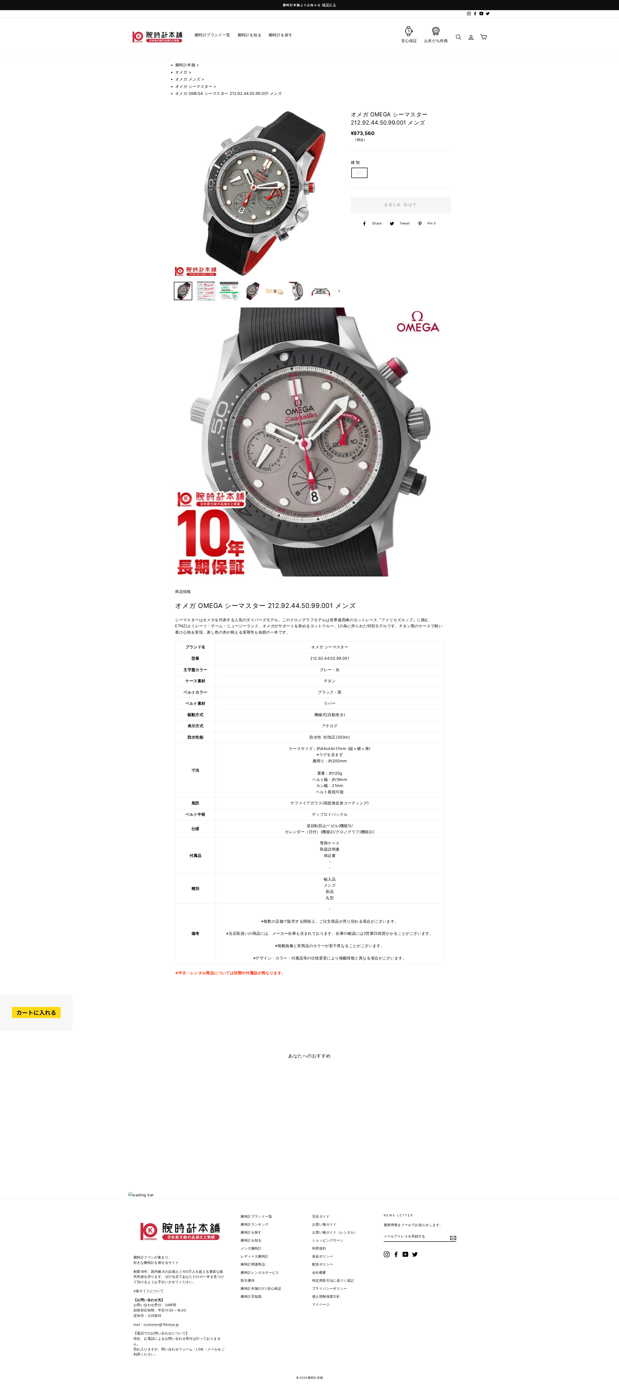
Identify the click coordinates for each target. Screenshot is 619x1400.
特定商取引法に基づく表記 (333, 1280)
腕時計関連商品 (253, 1264)
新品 (359, 172)
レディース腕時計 (254, 1256)
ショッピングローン (328, 1240)
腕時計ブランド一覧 (256, 1216)
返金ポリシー (322, 1256)
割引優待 (248, 1280)
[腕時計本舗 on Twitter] (415, 1254)
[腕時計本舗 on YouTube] (405, 1254)
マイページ (321, 1304)
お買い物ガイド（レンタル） (334, 1232)
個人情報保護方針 (326, 1296)
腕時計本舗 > (187, 64)
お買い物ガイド (324, 1224)
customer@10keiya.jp (161, 1324)
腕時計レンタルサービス (260, 1272)
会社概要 (319, 1272)
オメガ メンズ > (190, 79)
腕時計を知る (251, 1240)
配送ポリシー (322, 1264)
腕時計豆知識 (251, 1296)
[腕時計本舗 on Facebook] (396, 1254)
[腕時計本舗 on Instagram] (387, 1254)
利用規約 (319, 1248)
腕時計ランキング (254, 1224)
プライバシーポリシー (329, 1288)
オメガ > (183, 72)
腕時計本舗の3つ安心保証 (261, 1288)
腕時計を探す (251, 1232)
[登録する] (453, 1238)
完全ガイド (321, 1216)
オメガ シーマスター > (195, 86)
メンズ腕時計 (251, 1248)
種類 (356, 162)
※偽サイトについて (148, 1291)
